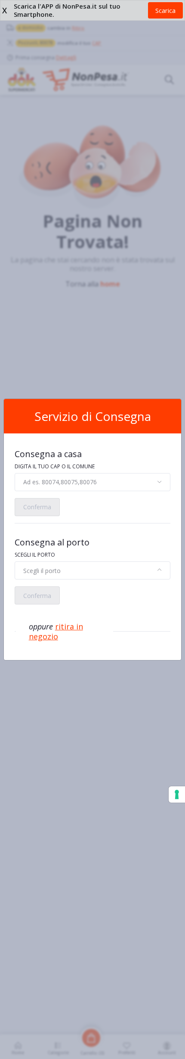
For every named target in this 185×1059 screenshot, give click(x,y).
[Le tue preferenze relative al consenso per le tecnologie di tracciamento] (177, 794)
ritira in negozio (56, 631)
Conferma (37, 507)
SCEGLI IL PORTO (35, 554)
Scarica (165, 10)
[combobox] (92, 482)
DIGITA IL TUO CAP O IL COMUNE (55, 466)
